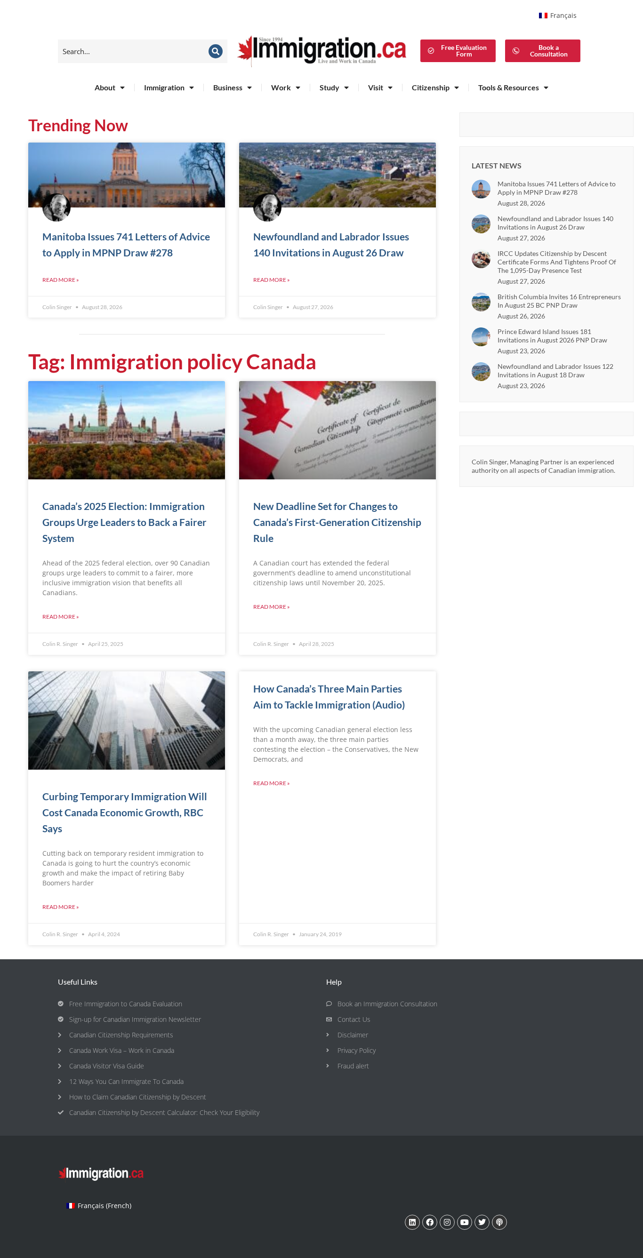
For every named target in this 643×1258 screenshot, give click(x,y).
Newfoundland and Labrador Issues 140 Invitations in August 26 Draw (555, 223)
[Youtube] (464, 1222)
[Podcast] (499, 1222)
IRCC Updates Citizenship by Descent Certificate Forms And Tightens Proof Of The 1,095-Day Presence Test (557, 261)
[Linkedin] (412, 1222)
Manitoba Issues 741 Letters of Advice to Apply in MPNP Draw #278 (557, 188)
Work (281, 87)
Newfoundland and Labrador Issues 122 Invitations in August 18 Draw (555, 370)
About (105, 87)
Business (227, 87)
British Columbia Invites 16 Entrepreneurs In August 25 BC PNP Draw (559, 301)
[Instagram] (447, 1222)
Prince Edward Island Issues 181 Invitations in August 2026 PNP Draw (552, 335)
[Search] (216, 51)
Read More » (60, 279)
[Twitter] (482, 1222)
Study (329, 87)
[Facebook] (429, 1222)
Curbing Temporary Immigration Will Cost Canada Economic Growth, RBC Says (124, 812)
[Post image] (481, 189)
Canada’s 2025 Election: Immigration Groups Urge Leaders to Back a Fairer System (124, 522)
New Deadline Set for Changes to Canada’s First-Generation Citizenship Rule (337, 522)
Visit (375, 87)
